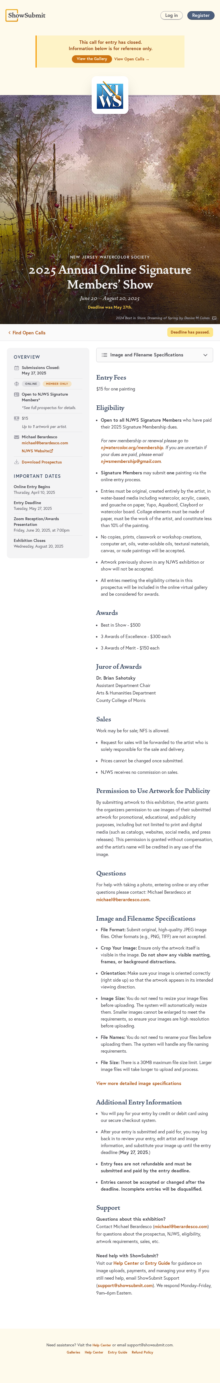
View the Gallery (92, 58)
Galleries (73, 1352)
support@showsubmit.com (125, 1285)
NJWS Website (35, 450)
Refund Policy (142, 1352)
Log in (171, 15)
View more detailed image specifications (138, 1083)
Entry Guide (157, 1263)
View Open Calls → (132, 59)
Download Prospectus (42, 462)
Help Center (126, 1263)
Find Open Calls (29, 333)
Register (201, 15)
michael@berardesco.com (45, 442)
